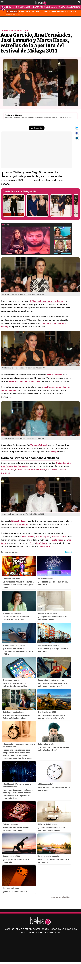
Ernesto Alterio (59, 536)
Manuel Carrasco (54, 374)
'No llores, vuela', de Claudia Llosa (24, 381)
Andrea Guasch (38, 469)
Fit (22, 929)
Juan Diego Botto (49, 323)
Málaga (54, 451)
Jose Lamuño (28, 536)
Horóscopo (55, 932)
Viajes (35, 932)
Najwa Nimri (22, 524)
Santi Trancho (7, 469)
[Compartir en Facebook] (77, 133)
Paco (32, 543)
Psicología (71, 929)
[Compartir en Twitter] (77, 128)
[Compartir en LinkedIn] (77, 138)
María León (41, 543)
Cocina (45, 929)
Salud (61, 929)
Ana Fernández (21, 466)
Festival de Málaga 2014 (23, 191)
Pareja (28, 929)
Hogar (53, 929)
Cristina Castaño (63, 462)
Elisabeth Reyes (18, 520)
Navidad (44, 932)
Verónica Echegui (38, 445)
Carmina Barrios (46, 546)
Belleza (15, 929)
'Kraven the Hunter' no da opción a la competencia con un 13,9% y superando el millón (41, 12)
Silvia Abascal (52, 469)
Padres (36, 929)
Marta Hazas (57, 539)
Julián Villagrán (42, 536)
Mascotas (25, 932)
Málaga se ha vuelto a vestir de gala (46, 301)
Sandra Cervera (22, 469)
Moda (7, 929)
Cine (15, 7)
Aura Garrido (7, 466)
